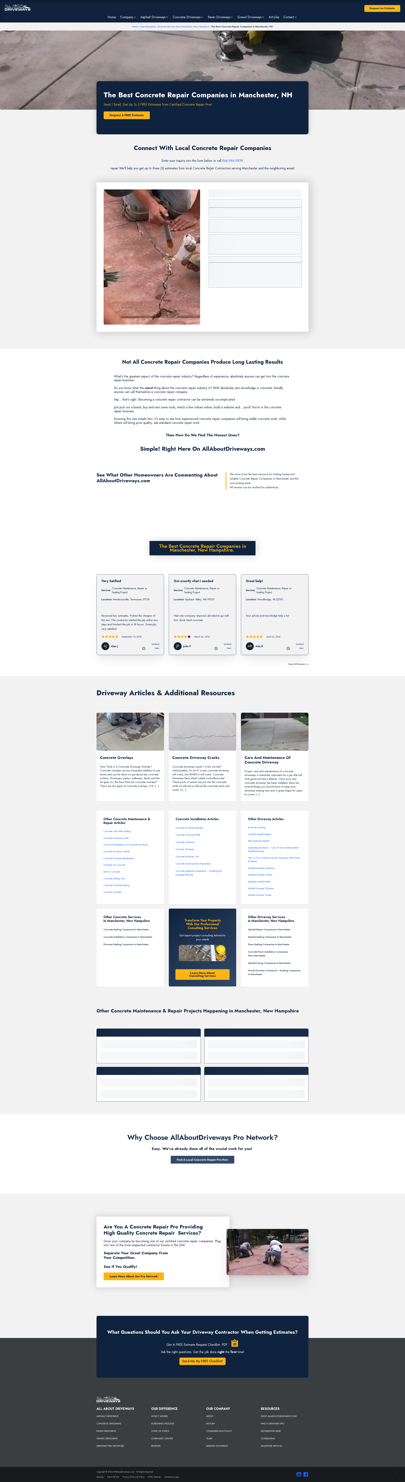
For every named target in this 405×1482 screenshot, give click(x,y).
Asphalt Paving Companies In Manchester (269, 963)
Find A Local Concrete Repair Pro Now (202, 1160)
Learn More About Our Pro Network (134, 1276)
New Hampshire (148, 26)
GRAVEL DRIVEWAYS (107, 1438)
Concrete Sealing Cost (114, 878)
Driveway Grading (256, 827)
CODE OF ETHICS (160, 1431)
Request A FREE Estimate (127, 115)
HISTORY (210, 1423)
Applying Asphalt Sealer (259, 881)
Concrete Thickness (185, 849)
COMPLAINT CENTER (162, 1438)
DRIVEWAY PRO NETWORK (110, 1445)
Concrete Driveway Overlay (116, 851)
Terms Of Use (113, 1476)
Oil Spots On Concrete (114, 865)
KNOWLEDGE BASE (271, 1431)
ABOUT (210, 1416)
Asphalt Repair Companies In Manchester (269, 929)
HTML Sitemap (154, 1476)
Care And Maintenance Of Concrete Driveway (125, 844)
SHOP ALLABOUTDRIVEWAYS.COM (279, 1416)
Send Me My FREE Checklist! (202, 1361)
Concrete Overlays (112, 892)
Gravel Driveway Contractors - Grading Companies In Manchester (274, 972)
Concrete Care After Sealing (117, 831)
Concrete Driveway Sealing (116, 885)
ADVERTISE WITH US (271, 1445)
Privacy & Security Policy (133, 1476)
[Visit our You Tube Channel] (298, 1474)
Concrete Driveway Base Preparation (193, 863)
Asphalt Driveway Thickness (261, 888)
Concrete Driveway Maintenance (118, 858)
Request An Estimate (382, 8)
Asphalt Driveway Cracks (259, 895)
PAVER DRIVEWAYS (106, 1431)
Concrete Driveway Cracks (116, 838)
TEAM (209, 1438)
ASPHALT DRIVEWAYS (108, 1416)
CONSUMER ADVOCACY (219, 1431)
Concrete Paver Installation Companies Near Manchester (268, 953)
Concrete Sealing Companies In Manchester (126, 929)
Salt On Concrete (111, 871)
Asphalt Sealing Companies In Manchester (269, 937)
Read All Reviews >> (298, 664)
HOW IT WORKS (159, 1416)
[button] (128, 17)
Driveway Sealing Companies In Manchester (126, 944)
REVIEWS (156, 1445)
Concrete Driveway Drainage (189, 827)
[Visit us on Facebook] (305, 1474)
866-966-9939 (232, 160)
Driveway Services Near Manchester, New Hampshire (183, 26)
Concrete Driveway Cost (187, 856)
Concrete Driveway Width (188, 834)
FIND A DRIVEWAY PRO (273, 1423)
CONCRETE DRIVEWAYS (109, 1423)
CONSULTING (268, 1438)
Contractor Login (172, 1476)
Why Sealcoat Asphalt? (259, 840)
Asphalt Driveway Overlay (260, 874)
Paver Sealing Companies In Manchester (268, 944)
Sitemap (100, 1476)
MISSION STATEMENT (217, 1445)
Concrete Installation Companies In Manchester (127, 937)
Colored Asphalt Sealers (259, 834)
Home (135, 26)
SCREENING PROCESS (162, 1423)
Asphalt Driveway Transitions (261, 868)
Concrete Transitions (185, 842)
